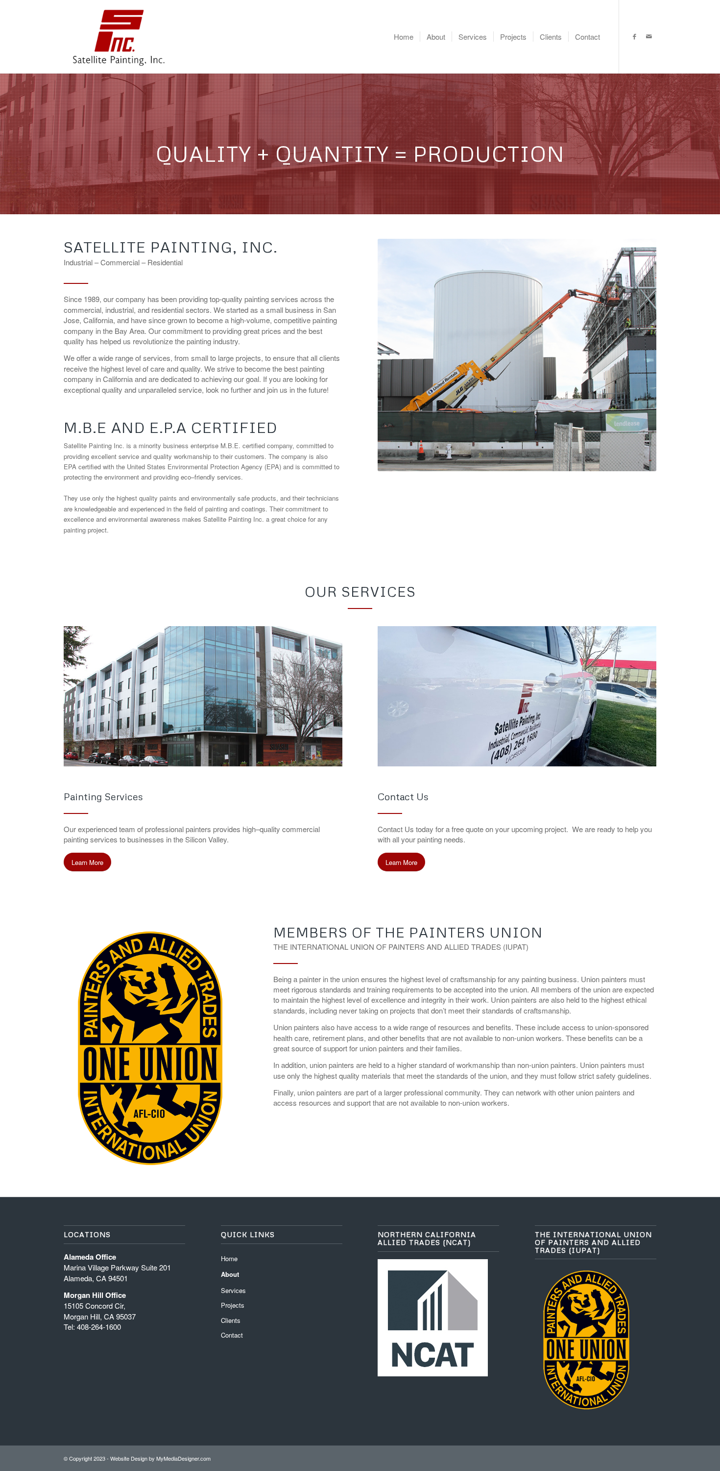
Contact (232, 1335)
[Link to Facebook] (634, 36)
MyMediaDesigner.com (183, 1458)
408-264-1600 (99, 1326)
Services (233, 1290)
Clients (230, 1320)
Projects (232, 1305)
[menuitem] (403, 37)
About (230, 1274)
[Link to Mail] (649, 36)
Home (229, 1258)
